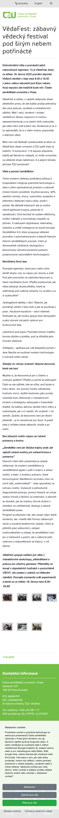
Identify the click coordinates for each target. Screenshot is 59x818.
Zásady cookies (12, 811)
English (38, 3)
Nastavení (29, 787)
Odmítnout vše (29, 795)
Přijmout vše (29, 803)
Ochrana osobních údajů (38, 811)
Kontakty (23, 3)
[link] (29, 15)
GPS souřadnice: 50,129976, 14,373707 (25, 714)
